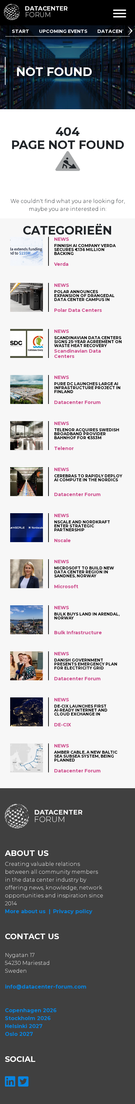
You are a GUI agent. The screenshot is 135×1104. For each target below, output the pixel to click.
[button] (131, 32)
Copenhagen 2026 (31, 1010)
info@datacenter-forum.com (46, 987)
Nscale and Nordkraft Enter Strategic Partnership (82, 526)
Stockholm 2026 (28, 1018)
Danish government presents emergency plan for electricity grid (85, 664)
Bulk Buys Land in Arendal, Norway (87, 616)
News (61, 239)
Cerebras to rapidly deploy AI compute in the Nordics (88, 478)
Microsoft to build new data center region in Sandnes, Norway (84, 572)
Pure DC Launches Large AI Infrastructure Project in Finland (87, 387)
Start (20, 31)
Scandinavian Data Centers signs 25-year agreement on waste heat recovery (88, 341)
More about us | (27, 911)
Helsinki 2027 (24, 1026)
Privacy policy (72, 911)
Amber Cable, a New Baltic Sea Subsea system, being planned (85, 756)
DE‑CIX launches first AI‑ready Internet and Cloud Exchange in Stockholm (80, 710)
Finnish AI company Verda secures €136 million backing (85, 249)
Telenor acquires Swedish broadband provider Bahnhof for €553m (86, 433)
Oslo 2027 (19, 1034)
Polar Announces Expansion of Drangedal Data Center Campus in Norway (84, 295)
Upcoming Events (63, 31)
